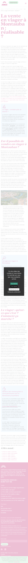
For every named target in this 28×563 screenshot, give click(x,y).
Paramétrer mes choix (14, 289)
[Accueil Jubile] (4, 3)
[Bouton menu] (26, 3)
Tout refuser (14, 286)
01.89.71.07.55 (13, 2)
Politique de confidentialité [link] (14, 292)
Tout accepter (14, 283)
